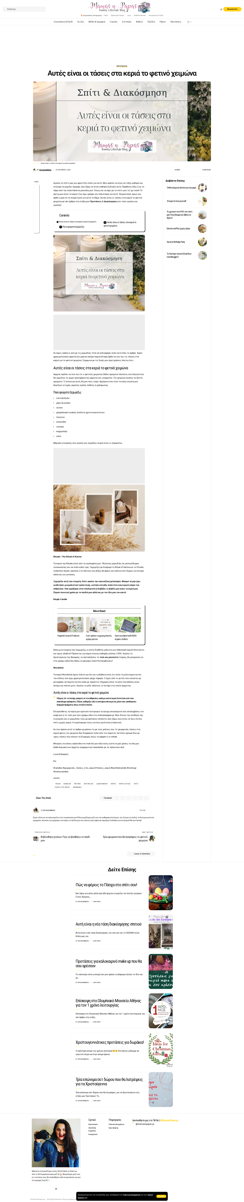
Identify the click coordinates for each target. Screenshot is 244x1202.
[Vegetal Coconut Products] (70, 625)
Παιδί (106, 15)
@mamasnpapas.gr (145, 1124)
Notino (77, 784)
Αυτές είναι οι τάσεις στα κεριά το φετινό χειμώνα (77, 222)
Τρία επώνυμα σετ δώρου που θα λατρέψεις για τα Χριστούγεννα (109, 1081)
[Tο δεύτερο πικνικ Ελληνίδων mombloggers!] (202, 255)
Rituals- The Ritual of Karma (67, 556)
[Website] (148, 810)
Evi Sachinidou (45, 170)
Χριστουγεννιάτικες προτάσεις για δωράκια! (110, 1042)
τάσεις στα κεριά (62, 787)
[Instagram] (212, 10)
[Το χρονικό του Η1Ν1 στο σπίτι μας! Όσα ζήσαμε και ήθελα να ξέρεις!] (202, 214)
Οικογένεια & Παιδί (156, 15)
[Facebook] (206, 10)
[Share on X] (186, 170)
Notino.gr (88, 784)
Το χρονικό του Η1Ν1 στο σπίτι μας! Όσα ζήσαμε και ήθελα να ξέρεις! (179, 214)
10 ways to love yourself (176, 201)
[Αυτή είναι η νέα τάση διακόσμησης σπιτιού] (161, 932)
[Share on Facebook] (182, 170)
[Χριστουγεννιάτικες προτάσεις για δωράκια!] (161, 1050)
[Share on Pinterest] (36, 200)
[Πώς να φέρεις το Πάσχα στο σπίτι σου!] (161, 892)
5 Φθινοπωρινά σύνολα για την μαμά (181, 187)
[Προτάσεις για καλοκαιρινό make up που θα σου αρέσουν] (161, 971)
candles (67, 784)
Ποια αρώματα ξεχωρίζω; (73, 226)
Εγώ (129, 15)
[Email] (190, 170)
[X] (209, 10)
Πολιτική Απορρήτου (131, 1195)
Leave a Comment (142, 854)
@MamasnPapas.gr (169, 1120)
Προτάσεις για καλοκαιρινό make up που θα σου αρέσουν (109, 963)
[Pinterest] (215, 10)
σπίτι (136, 784)
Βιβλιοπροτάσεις (117, 15)
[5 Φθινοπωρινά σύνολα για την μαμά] (202, 187)
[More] (198, 170)
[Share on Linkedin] (36, 206)
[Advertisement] (122, 44)
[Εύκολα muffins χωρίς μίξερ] (202, 228)
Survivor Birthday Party (176, 241)
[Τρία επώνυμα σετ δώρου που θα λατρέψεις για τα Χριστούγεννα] (161, 1089)
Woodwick (58, 667)
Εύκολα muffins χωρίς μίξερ (178, 228)
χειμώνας (77, 787)
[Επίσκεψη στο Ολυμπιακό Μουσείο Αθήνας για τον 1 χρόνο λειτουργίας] (161, 1010)
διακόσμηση (102, 784)
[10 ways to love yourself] (202, 201)
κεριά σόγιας (125, 784)
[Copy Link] (36, 224)
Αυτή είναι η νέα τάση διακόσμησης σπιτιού (108, 924)
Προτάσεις (122, 66)
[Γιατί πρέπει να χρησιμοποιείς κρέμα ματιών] (99, 625)
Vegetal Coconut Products (68, 635)
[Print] (194, 170)
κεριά (113, 784)
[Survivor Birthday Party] (202, 242)
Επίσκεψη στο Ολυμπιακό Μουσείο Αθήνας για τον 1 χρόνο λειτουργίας (108, 1003)
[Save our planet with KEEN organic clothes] (128, 625)
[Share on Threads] (36, 212)
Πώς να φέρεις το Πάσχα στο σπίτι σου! (106, 884)
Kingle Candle (60, 599)
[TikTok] (218, 10)
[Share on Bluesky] (36, 218)
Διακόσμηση (110, 201)
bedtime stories (140, 15)
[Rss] (221, 10)
